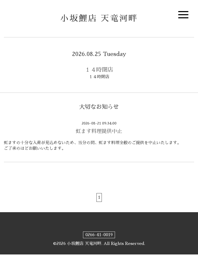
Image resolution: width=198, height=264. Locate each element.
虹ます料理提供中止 (99, 131)
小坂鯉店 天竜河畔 (99, 18)
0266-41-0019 (99, 235)
